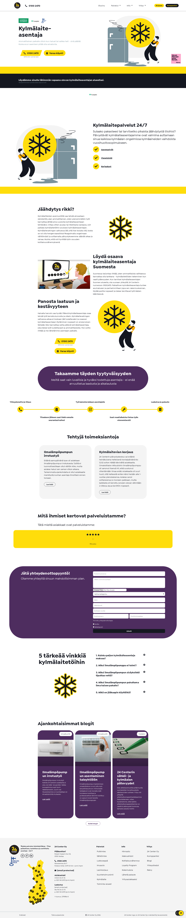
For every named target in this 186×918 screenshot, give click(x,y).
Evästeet (22, 915)
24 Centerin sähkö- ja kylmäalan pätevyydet (126, 777)
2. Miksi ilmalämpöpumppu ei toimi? (116, 665)
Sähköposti (99, 627)
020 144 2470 (60, 892)
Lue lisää (46, 799)
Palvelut (114, 5)
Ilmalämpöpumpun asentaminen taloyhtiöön (92, 775)
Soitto (97, 624)
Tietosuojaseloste (57, 915)
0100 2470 (34, 5)
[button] (120, 657)
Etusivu (101, 5)
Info (128, 5)
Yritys (141, 5)
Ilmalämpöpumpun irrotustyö (54, 773)
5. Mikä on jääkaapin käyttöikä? (113, 692)
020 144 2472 (60, 880)
